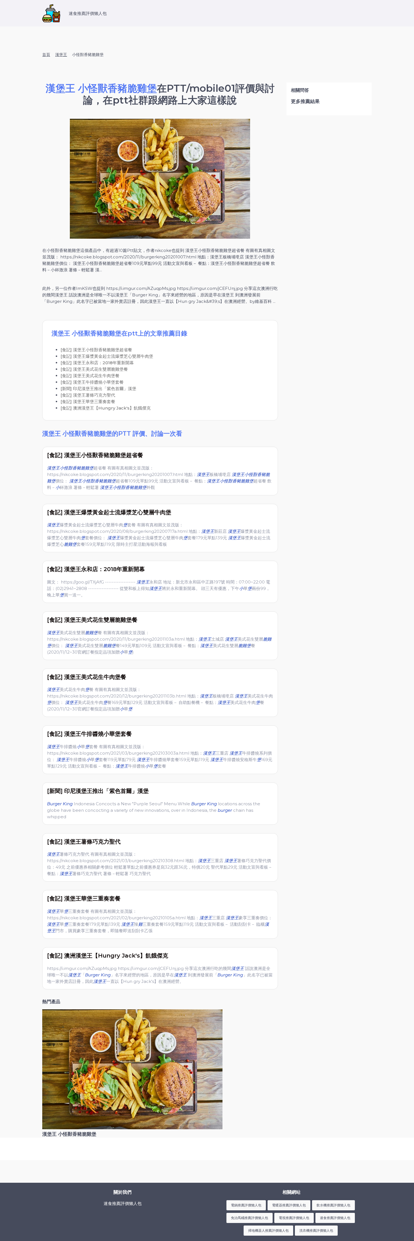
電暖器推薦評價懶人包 (289, 1205)
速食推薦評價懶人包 (335, 1218)
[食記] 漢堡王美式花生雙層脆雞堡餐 (94, 369)
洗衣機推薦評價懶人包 (316, 1230)
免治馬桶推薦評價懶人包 (249, 1218)
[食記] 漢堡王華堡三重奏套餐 (88, 401)
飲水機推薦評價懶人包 (333, 1205)
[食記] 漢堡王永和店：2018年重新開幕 (97, 362)
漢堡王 (61, 54)
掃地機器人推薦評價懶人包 (268, 1230)
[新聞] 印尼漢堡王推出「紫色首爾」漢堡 (98, 388)
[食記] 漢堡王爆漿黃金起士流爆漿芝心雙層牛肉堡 (107, 356)
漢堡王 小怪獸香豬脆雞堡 (69, 1134)
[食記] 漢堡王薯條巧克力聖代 (88, 395)
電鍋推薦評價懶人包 (246, 1205)
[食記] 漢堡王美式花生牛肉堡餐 (90, 375)
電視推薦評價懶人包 (294, 1218)
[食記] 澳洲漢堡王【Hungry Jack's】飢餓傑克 (106, 408)
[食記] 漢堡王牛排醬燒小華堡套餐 (92, 382)
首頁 (46, 54)
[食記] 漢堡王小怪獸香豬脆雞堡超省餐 (96, 349)
